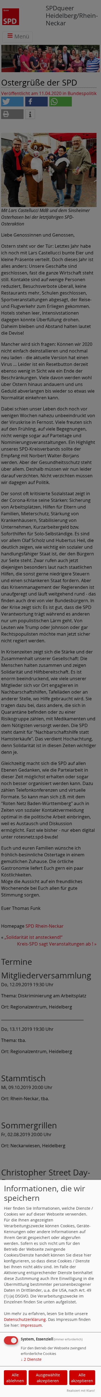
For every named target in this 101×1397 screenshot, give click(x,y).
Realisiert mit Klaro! (81, 1390)
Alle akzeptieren (82, 1377)
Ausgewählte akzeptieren (48, 1377)
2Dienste (31, 1359)
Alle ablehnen (15, 1377)
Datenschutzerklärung (25, 1319)
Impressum (31, 1325)
